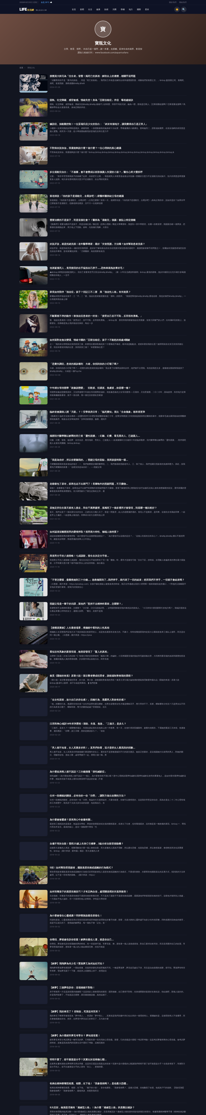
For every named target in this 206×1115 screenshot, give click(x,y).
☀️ (177, 9)
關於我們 (172, 2)
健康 (98, 9)
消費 (114, 9)
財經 (106, 9)
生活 (90, 9)
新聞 (82, 9)
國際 (139, 9)
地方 (131, 9)
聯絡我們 (183, 2)
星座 (147, 9)
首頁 (74, 9)
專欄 (123, 9)
